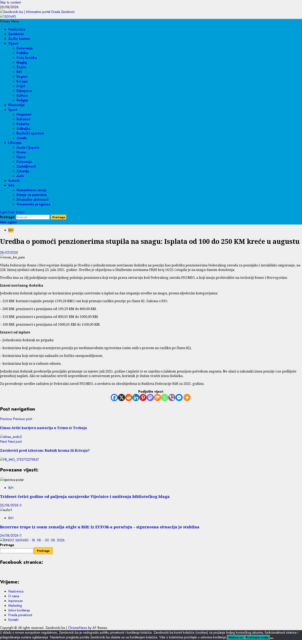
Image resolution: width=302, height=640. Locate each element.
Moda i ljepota (27, 147)
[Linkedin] (135, 397)
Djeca (20, 157)
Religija (22, 100)
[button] (9, 21)
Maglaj (21, 62)
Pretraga (7, 545)
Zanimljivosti (26, 166)
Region (21, 76)
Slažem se (235, 637)
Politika (22, 53)
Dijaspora (24, 90)
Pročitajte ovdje (257, 637)
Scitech (14, 180)
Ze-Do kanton (19, 38)
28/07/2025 (9, 252)
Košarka (22, 124)
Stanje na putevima (31, 194)
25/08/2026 (10, 505)
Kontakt (13, 619)
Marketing (15, 605)
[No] (271, 638)
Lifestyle (15, 142)
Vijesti (13, 43)
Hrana (21, 152)
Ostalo (21, 138)
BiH (19, 71)
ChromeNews (77, 627)
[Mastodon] (150, 397)
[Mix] (157, 397)
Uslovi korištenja (19, 610)
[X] (121, 397)
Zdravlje (22, 171)
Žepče (21, 67)
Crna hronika (26, 57)
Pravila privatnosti (20, 615)
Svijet (20, 86)
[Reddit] (128, 397)
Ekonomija (16, 105)
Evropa (22, 81)
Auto (20, 176)
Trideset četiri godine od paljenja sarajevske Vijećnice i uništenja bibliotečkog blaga (85, 496)
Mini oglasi (8, 222)
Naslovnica (16, 29)
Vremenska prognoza (33, 204)
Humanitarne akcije (31, 190)
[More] (187, 397)
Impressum (15, 600)
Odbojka (23, 128)
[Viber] (171, 397)
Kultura (22, 95)
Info (11, 185)
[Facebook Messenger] (179, 397)
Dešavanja (24, 48)
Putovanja (24, 161)
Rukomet (23, 119)
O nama (13, 596)
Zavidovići (16, 34)
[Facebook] (114, 397)
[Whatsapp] (164, 397)
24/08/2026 (10, 535)
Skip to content (10, 2)
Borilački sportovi (30, 133)
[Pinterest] (143, 397)
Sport (12, 109)
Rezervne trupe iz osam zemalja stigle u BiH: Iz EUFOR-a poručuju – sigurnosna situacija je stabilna (99, 526)
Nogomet (23, 114)
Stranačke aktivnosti (32, 199)
